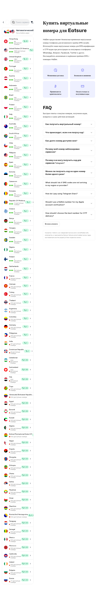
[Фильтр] (32, 22)
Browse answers (51, 224)
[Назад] (3, 22)
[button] (69, 124)
